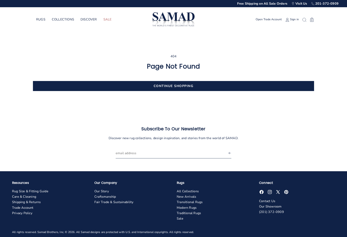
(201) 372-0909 (271, 212)
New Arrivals (186, 196)
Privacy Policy (22, 213)
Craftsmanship (105, 196)
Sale (180, 218)
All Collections (188, 191)
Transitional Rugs (190, 202)
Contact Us (267, 201)
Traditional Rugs (189, 213)
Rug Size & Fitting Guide (30, 191)
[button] (40, 19)
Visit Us (301, 3)
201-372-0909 (327, 3)
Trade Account (23, 208)
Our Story (101, 191)
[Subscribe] (229, 153)
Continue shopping (174, 86)
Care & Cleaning (24, 196)
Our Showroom (270, 206)
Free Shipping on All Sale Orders (262, 3)
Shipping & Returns (26, 202)
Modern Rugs (187, 208)
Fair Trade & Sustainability (113, 202)
